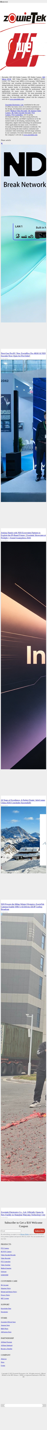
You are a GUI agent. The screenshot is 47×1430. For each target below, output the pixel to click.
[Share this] (2, 144)
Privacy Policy (24, 1234)
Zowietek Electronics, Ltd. (14, 105)
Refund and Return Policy (9, 1292)
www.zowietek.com (17, 99)
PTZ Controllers (17, 115)
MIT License (5, 1298)
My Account (4, 1285)
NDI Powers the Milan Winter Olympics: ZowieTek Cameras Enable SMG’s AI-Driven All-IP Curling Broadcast (22, 906)
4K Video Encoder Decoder (21, 113)
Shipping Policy (6, 1288)
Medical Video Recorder (18, 111)
